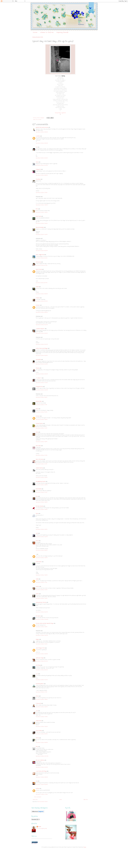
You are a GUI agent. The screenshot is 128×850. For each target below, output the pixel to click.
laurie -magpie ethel (40, 254)
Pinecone (37, 368)
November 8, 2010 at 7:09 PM (41, 575)
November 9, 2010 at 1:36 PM (41, 699)
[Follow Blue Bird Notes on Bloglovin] (37, 812)
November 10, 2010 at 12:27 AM (42, 756)
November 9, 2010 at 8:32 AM (42, 670)
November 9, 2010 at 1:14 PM (41, 692)
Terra (37, 209)
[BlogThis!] (48, 118)
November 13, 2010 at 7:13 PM (42, 794)
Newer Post (35, 799)
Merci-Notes (38, 445)
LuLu (37, 674)
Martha (37, 738)
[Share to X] (50, 118)
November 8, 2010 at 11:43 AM (42, 382)
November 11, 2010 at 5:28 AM (42, 777)
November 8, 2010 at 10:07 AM (42, 344)
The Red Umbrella (39, 506)
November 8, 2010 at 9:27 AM (42, 324)
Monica (37, 696)
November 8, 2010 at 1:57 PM (41, 455)
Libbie (37, 579)
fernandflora (38, 359)
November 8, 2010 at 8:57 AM (42, 301)
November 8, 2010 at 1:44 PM (41, 428)
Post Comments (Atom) (43, 801)
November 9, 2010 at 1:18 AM (41, 627)
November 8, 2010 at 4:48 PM (41, 509)
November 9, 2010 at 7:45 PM (41, 716)
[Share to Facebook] (51, 118)
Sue (36, 781)
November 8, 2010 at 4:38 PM (41, 502)
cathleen (37, 788)
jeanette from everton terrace (42, 127)
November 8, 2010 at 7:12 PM (41, 590)
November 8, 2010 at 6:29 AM (42, 143)
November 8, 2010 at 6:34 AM (42, 158)
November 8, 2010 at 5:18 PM (41, 529)
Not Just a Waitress (40, 760)
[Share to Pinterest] (53, 118)
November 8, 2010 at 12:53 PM (42, 390)
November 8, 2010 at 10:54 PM (42, 612)
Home (35, 32)
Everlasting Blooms (40, 683)
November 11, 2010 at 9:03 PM (42, 784)
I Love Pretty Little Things (41, 771)
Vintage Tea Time (39, 386)
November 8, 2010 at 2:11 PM (41, 464)
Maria (37, 513)
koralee (39, 826)
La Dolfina (38, 136)
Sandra (37, 594)
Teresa (37, 540)
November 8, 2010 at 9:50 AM (42, 333)
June (37, 711)
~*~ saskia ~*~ (38, 378)
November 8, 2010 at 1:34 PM (41, 412)
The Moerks (38, 616)
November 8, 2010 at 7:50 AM (41, 212)
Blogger (84, 847)
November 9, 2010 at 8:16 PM (41, 734)
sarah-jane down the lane (41, 602)
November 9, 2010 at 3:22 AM (42, 635)
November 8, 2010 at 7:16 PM (41, 598)
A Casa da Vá (38, 703)
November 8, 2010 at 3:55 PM (42, 485)
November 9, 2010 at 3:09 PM (42, 707)
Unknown (38, 305)
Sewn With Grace (39, 459)
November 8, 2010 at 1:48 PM (41, 441)
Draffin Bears (38, 561)
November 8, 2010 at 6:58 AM (42, 175)
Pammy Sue (38, 262)
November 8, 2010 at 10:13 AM (42, 364)
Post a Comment (37, 797)
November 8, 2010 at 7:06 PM (41, 557)
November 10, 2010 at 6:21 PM (42, 767)
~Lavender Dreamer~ (40, 328)
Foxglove (37, 639)
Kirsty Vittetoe (39, 730)
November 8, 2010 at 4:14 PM (41, 492)
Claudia (37, 286)
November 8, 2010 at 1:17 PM (41, 404)
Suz (36, 147)
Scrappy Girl (38, 169)
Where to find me (46, 32)
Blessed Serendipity (40, 227)
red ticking (38, 665)
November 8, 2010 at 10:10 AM (42, 355)
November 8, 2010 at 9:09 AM (42, 312)
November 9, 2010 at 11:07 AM (42, 679)
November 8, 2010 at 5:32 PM (42, 536)
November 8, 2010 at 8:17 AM (41, 265)
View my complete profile (42, 828)
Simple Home (38, 720)
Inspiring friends (62, 32)
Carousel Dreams (39, 423)
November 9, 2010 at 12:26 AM (42, 619)
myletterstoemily (39, 468)
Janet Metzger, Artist (40, 648)
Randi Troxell (38, 216)
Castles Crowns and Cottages (41, 348)
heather (37, 586)
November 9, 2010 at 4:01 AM (41, 644)
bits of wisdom (38, 119)
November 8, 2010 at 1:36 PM (41, 419)
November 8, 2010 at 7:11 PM (41, 582)
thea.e (37, 408)
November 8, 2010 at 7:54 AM (41, 234)
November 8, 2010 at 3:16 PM (41, 477)
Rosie (37, 746)
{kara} (37, 162)
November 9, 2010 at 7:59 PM (42, 726)
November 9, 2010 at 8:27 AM (42, 661)
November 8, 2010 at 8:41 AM (41, 282)
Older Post (86, 799)
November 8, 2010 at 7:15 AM (41, 192)
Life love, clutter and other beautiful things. (44, 623)
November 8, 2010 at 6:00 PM (41, 550)
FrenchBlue (38, 179)
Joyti (37, 533)
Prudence (38, 298)
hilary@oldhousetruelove (40, 481)
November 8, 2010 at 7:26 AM (42, 205)
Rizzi (37, 496)
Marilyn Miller (39, 401)
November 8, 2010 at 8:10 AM (41, 258)
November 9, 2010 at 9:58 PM (42, 742)
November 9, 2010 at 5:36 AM (42, 654)
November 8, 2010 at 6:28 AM (42, 132)
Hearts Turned (39, 269)
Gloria (37, 432)
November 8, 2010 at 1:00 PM (41, 397)
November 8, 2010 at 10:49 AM (42, 374)
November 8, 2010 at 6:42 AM (42, 165)
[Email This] (47, 118)
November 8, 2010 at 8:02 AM (42, 250)
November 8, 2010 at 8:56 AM (42, 294)
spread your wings (39, 658)
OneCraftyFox (38, 489)
